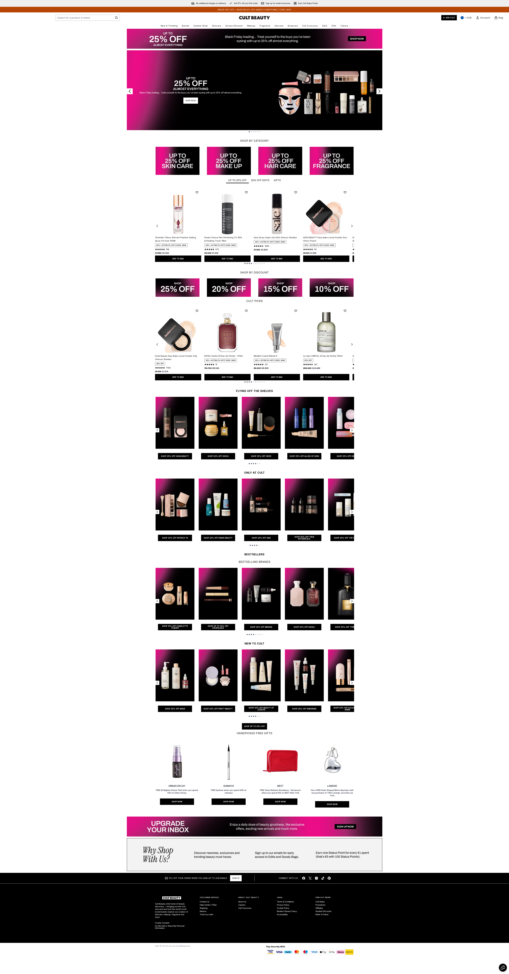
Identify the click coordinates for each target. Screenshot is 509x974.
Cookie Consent (162, 923)
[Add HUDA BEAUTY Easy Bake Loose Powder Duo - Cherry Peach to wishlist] (345, 192)
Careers (241, 905)
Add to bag (178, 259)
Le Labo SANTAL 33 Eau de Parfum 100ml (323, 356)
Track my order (206, 914)
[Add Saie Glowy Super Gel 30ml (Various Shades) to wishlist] (295, 192)
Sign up (236, 878)
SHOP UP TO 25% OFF (254, 726)
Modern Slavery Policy (287, 911)
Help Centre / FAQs (208, 905)
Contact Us (204, 902)
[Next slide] (379, 91)
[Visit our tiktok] (323, 878)
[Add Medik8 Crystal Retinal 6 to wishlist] (295, 311)
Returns (203, 911)
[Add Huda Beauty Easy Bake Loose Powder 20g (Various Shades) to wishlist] (197, 311)
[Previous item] (157, 226)
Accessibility (282, 914)
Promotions (320, 905)
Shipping (203, 908)
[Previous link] (157, 430)
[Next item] (352, 226)
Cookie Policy (283, 908)
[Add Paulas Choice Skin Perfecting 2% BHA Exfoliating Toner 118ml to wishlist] (246, 192)
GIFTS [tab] (277, 180)
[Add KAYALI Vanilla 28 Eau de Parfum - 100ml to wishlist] (246, 311)
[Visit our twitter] (310, 878)
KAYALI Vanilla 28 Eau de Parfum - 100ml (223, 356)
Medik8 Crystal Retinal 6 (265, 356)
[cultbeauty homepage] (254, 17)
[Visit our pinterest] (329, 878)
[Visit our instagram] (316, 878)
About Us (242, 902)
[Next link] (352, 430)
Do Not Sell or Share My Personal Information (169, 927)
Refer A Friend (322, 914)
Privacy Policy (283, 905)
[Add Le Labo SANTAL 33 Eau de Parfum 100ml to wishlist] (345, 311)
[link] (483, 17)
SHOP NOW (191, 100)
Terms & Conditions (285, 902)
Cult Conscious (244, 908)
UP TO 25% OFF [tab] (237, 180)
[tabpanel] (254, 226)
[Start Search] (116, 18)
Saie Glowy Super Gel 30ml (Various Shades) (275, 237)
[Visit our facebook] (303, 878)
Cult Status (320, 902)
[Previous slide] (130, 91)
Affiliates (319, 908)
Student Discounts (323, 911)
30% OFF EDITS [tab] (260, 180)
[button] (503, 967)
